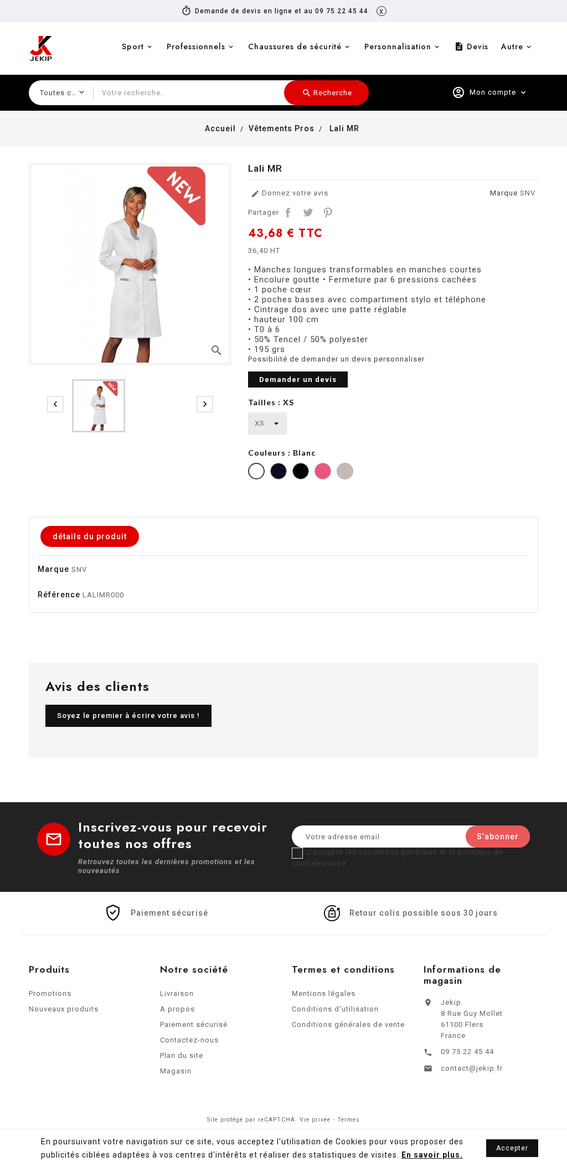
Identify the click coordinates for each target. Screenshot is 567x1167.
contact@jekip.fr (472, 1068)
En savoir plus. (432, 1154)
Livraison (177, 993)
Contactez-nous (189, 1040)
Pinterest (328, 212)
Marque (504, 193)
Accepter (512, 1148)
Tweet (308, 212)
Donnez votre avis (289, 193)
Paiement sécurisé (194, 1024)
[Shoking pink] (323, 472)
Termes (348, 1119)
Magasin (176, 1071)
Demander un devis (298, 379)
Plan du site (181, 1055)
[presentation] (55, 404)
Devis (471, 46)
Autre (512, 46)
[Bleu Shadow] (278, 472)
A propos (177, 1009)
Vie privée (315, 1119)
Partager (288, 212)
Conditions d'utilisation (335, 1009)
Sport (133, 46)
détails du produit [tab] (90, 536)
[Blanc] (256, 472)
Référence (59, 594)
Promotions (50, 993)
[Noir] (300, 472)
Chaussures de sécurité (295, 46)
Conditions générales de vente (348, 1024)
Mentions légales (323, 993)
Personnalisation (397, 46)
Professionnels (196, 46)
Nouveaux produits (64, 1009)
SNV (527, 193)
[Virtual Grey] (345, 472)
